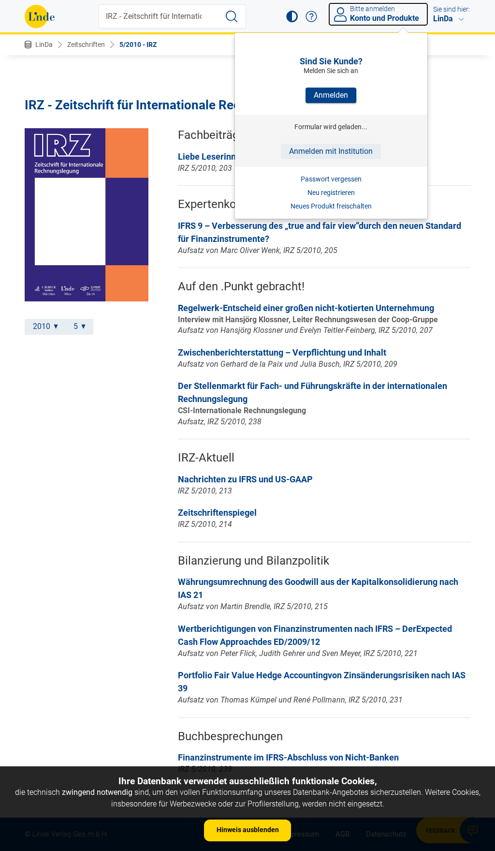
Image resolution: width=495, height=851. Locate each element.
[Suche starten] (232, 16)
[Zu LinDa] (40, 16)
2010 (41, 326)
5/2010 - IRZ (138, 44)
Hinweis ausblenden (248, 830)
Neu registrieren (331, 192)
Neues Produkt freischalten (331, 206)
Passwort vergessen (331, 179)
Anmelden (331, 95)
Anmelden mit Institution (331, 151)
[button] (292, 16)
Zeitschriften (86, 44)
